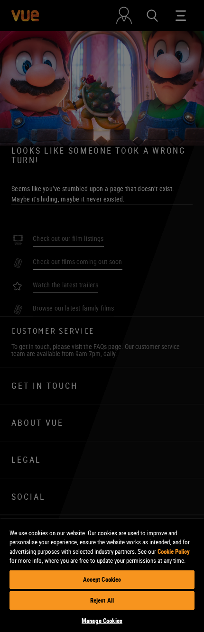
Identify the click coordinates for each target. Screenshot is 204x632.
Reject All (102, 600)
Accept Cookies (102, 579)
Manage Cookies (102, 620)
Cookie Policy (174, 551)
